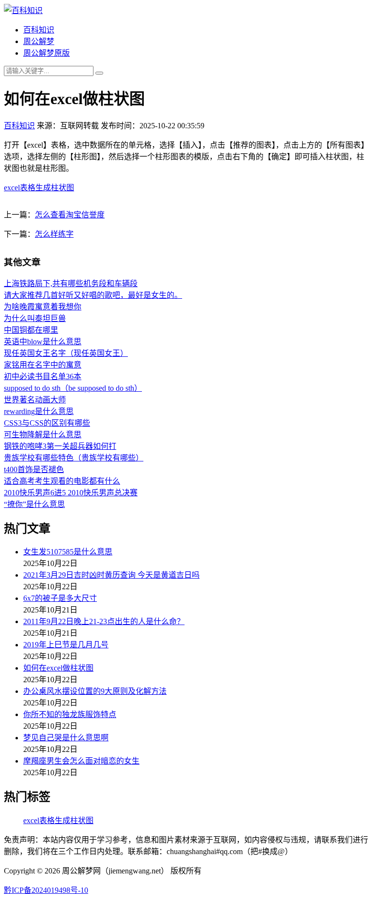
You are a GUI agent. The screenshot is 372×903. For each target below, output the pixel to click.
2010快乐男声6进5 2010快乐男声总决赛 (71, 493)
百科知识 (38, 30)
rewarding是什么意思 (39, 411)
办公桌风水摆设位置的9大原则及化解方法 (95, 691)
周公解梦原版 (46, 53)
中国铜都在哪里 (31, 330)
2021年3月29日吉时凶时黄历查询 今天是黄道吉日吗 (111, 575)
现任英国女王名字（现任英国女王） (66, 353)
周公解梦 (38, 41)
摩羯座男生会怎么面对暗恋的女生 (81, 761)
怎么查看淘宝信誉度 (70, 215)
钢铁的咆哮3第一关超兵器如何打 (60, 446)
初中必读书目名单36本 (42, 376)
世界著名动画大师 (35, 400)
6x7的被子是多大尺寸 (60, 598)
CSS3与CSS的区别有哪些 (47, 423)
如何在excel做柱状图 (58, 668)
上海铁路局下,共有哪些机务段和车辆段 (71, 283)
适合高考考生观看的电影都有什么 (62, 481)
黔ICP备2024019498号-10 (46, 890)
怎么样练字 (54, 234)
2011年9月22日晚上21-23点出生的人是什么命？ (104, 621)
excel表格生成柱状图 (39, 188)
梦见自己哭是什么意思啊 (65, 738)
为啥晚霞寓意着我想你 (42, 307)
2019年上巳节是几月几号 (65, 645)
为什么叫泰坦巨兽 (35, 318)
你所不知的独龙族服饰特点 (69, 714)
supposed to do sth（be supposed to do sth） (73, 388)
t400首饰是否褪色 (34, 469)
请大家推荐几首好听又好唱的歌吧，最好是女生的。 (93, 295)
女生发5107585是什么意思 (67, 552)
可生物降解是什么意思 (42, 434)
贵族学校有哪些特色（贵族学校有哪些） (73, 458)
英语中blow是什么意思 (42, 341)
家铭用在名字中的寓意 (42, 365)
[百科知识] (23, 10)
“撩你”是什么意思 (34, 504)
